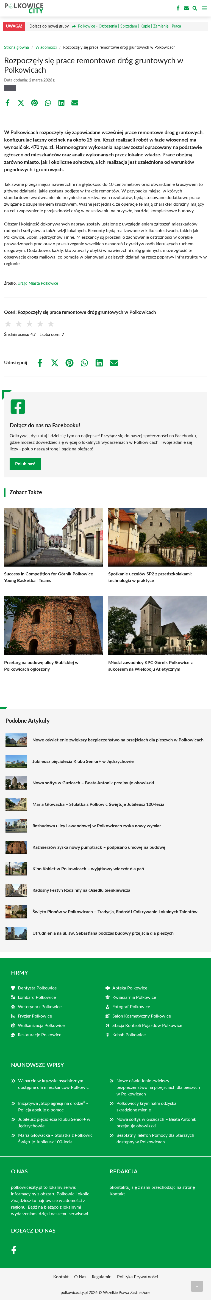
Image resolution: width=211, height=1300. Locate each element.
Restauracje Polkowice (39, 1035)
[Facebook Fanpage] (177, 8)
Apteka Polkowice (129, 988)
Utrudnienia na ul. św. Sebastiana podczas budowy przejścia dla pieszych (103, 933)
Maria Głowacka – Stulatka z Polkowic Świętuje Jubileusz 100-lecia (98, 804)
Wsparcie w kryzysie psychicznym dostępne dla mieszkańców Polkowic (53, 1084)
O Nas (80, 1277)
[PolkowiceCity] (23, 8)
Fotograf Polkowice (131, 1007)
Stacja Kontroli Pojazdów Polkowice (147, 1025)
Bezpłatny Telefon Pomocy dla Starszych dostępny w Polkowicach (155, 1138)
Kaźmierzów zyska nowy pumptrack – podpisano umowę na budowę (98, 847)
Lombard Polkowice (37, 997)
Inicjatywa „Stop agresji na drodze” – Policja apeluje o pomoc (53, 1106)
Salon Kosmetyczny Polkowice (141, 1016)
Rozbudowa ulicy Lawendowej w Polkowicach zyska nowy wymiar (96, 826)
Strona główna (16, 48)
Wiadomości (46, 48)
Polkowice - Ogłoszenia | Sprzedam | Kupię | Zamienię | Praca (129, 26)
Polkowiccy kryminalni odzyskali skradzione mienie (147, 1106)
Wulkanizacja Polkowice (41, 1025)
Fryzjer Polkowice (35, 1016)
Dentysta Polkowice (37, 988)
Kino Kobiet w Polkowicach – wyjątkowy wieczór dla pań (88, 869)
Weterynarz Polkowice (40, 1007)
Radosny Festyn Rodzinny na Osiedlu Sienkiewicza (81, 890)
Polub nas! (25, 464)
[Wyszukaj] (195, 9)
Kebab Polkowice (129, 1035)
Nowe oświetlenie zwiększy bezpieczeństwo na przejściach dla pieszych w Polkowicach (118, 740)
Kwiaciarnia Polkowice (134, 997)
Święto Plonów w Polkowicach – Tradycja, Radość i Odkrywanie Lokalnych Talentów (115, 912)
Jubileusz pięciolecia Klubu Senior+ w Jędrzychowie (83, 761)
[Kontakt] (186, 8)
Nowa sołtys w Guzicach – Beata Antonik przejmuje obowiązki (93, 783)
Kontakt (117, 1194)
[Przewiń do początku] (197, 1286)
